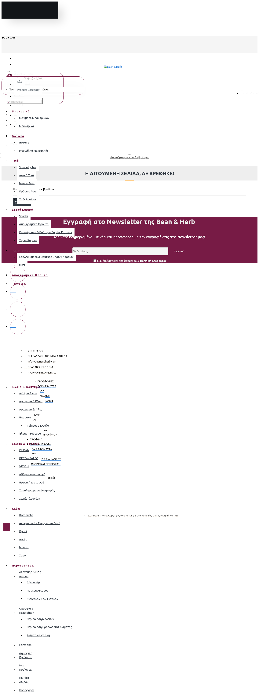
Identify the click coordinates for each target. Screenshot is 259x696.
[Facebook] (18, 274)
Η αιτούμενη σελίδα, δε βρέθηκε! (129, 157)
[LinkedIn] (18, 326)
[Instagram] (18, 292)
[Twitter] (18, 309)
